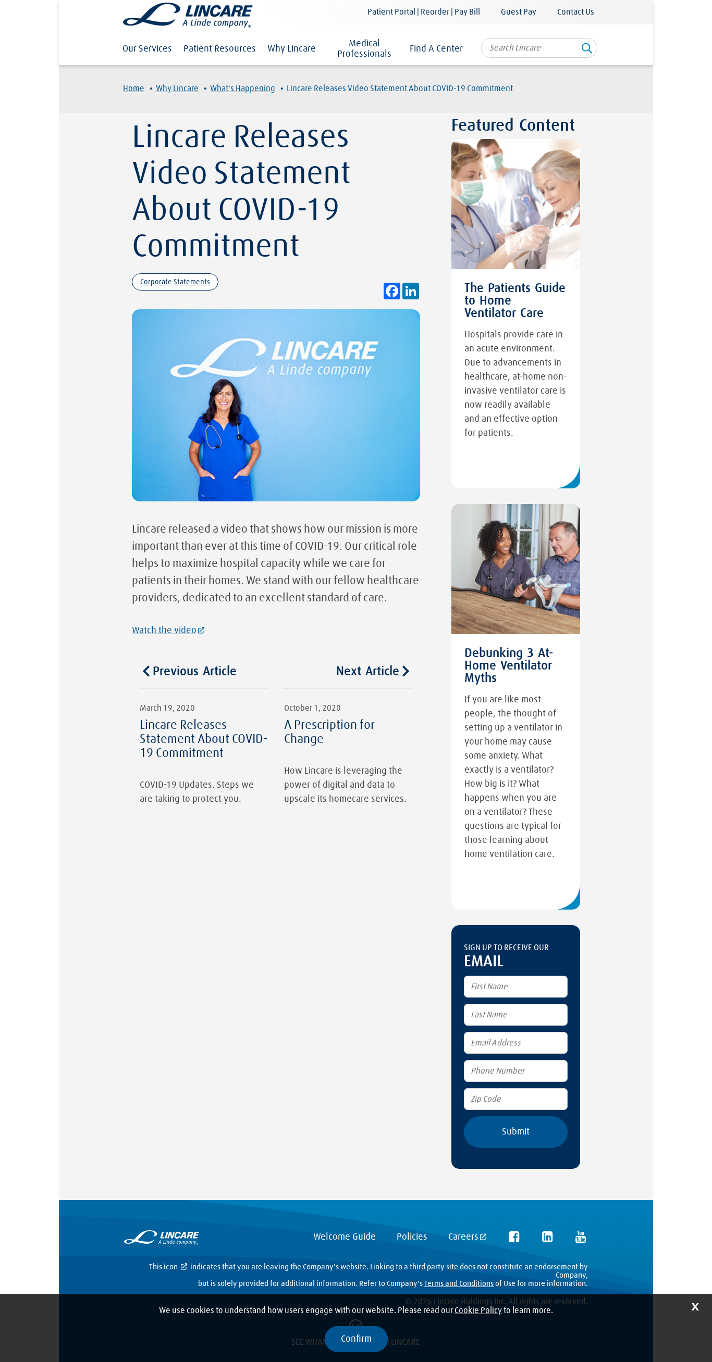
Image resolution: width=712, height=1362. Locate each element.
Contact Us (575, 12)
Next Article (367, 671)
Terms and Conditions (459, 1284)
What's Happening (242, 88)
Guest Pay (518, 12)
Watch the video (164, 630)
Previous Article (195, 671)
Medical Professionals (364, 49)
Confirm (356, 1339)
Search (586, 51)
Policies (412, 1237)
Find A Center (436, 49)
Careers (463, 1237)
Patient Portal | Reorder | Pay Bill (423, 12)
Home (133, 88)
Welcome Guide (344, 1237)
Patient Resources (219, 49)
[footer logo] (161, 1240)
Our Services (147, 49)
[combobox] (539, 48)
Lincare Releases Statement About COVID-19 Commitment (204, 739)
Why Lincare (291, 49)
